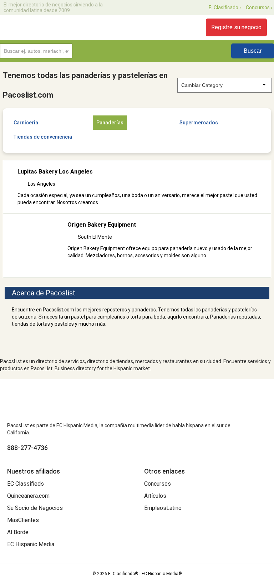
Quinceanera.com (28, 495)
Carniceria (26, 122)
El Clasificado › (225, 7)
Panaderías (109, 122)
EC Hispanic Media (30, 544)
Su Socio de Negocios (35, 508)
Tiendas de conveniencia (43, 137)
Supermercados (198, 122)
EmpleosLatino (163, 508)
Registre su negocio (236, 27)
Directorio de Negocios (47, 27)
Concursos (157, 483)
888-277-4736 (27, 447)
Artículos (155, 495)
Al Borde (18, 532)
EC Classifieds (25, 483)
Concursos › (259, 7)
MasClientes (23, 520)
